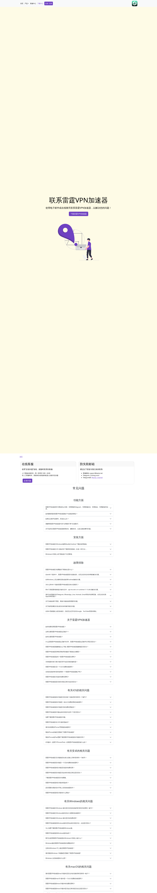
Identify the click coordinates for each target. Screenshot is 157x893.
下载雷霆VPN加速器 (78, 214)
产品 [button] (26, 3)
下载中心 (40, 3)
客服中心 (33, 3)
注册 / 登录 (48, 3)
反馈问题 (27, 480)
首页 (21, 3)
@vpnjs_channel (97, 478)
